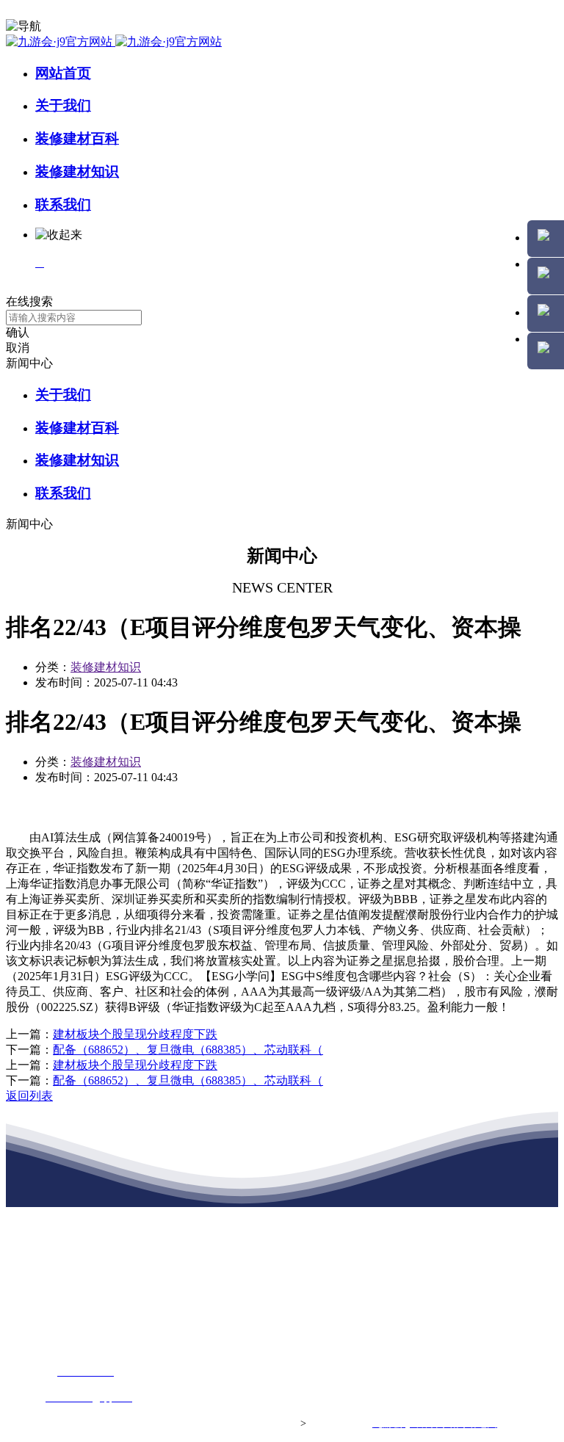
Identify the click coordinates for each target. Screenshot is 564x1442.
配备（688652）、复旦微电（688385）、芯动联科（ (188, 1049)
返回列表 (29, 1096)
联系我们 (63, 204)
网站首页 (63, 73)
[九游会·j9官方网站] (114, 41)
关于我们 (63, 105)
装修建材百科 (77, 138)
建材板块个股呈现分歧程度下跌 (135, 1034)
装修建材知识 (77, 171)
